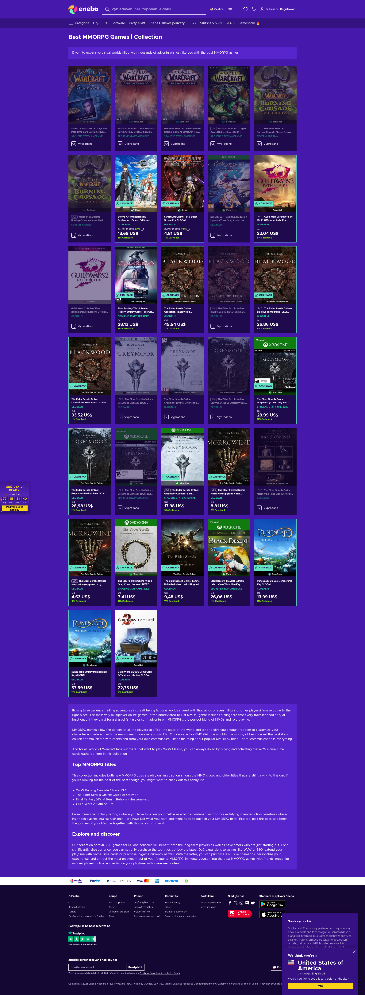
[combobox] (154, 9)
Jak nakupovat (117, 902)
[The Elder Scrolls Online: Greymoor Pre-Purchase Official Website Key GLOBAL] (90, 452)
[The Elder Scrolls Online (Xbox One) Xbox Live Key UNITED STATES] (136, 543)
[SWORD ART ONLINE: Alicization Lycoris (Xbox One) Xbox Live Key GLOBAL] (229, 179)
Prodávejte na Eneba (212, 902)
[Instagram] (241, 902)
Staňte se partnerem (176, 912)
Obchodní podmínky (205, 984)
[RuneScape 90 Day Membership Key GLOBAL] (90, 634)
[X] (236, 902)
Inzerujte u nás (208, 907)
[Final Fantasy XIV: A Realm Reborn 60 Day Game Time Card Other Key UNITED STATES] (136, 270)
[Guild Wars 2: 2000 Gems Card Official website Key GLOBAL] (136, 634)
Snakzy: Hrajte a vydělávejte (180, 916)
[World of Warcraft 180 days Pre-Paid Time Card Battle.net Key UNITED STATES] (89, 90)
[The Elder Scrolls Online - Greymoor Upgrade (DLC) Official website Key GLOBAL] (136, 361)
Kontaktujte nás (76, 907)
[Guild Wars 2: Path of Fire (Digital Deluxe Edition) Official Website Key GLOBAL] (89, 270)
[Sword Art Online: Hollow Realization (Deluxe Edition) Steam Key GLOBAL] (136, 179)
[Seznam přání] (245, 9)
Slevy (111, 916)
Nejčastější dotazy (144, 902)
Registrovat (287, 9)
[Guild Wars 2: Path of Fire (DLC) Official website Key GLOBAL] (275, 179)
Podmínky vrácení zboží (147, 916)
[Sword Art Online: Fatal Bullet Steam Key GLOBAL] (182, 179)
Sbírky (112, 907)
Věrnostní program (119, 912)
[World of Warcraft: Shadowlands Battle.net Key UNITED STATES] (136, 90)
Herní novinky (172, 902)
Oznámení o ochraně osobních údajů (160, 973)
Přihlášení (272, 9)
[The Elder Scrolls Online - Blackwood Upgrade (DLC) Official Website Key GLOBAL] (275, 270)
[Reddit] (253, 902)
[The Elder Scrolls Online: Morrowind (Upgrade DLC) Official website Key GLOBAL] (90, 543)
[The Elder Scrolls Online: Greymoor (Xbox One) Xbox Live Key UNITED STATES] (275, 361)
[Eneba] (83, 9)
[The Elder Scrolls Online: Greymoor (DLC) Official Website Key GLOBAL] (229, 361)
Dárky (168, 907)
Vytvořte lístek (142, 912)
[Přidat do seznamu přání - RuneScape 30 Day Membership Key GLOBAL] (289, 525)
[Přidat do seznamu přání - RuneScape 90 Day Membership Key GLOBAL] (104, 616)
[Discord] (247, 902)
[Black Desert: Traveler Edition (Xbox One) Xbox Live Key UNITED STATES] (229, 543)
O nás (71, 902)
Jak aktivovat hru (143, 907)
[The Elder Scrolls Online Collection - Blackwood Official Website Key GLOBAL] (90, 361)
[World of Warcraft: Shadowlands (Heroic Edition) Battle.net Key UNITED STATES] (182, 90)
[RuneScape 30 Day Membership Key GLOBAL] (275, 543)
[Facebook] (230, 902)
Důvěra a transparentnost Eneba (86, 916)
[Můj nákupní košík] (254, 9)
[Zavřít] (354, 951)
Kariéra (72, 912)
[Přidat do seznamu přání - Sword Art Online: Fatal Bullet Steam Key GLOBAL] (197, 161)
